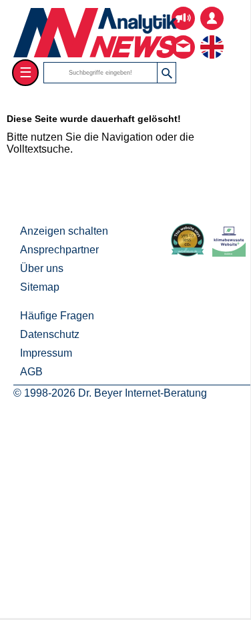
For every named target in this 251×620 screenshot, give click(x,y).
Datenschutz (49, 334)
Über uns (41, 268)
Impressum (46, 353)
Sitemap (39, 287)
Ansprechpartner (59, 249)
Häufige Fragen (57, 315)
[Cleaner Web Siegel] (231, 253)
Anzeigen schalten (64, 231)
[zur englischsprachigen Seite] (212, 37)
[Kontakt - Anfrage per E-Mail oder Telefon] (183, 37)
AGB (31, 371)
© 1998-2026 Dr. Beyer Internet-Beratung (110, 393)
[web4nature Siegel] (190, 253)
